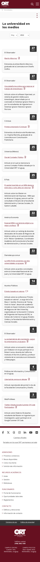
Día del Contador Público (13, 157)
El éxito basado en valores (14, 291)
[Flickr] (36, 432)
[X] (8, 432)
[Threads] (14, 432)
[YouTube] (30, 432)
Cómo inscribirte (10, 463)
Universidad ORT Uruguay (5, 4)
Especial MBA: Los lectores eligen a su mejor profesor (18, 224)
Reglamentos (9, 500)
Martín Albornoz (10, 58)
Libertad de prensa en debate (15, 379)
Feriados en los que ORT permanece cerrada (20, 442)
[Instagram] (19, 432)
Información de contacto (13, 513)
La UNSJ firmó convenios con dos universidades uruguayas (17, 262)
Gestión (7, 479)
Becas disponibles (10, 459)
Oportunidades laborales (13, 496)
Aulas (6, 476)
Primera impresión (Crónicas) (15, 127)
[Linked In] (25, 432)
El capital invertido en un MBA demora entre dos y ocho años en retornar (19, 186)
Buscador (32, 4)
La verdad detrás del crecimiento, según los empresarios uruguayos (19, 340)
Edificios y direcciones (12, 510)
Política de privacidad (27, 522)
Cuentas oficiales (20, 438)
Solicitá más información (13, 466)
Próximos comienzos (11, 456)
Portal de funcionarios (12, 493)
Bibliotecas (8, 483)
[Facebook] (3, 432)
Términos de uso (11, 522)
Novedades (8, 10)
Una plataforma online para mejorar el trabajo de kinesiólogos (19, 87)
